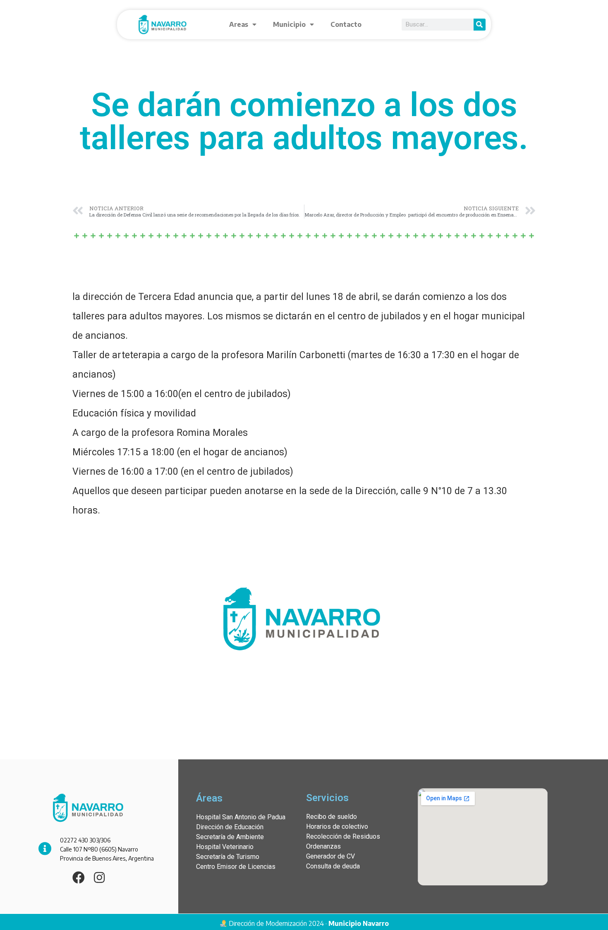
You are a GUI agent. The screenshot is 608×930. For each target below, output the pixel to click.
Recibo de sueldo (331, 817)
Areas (238, 24)
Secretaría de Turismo (227, 857)
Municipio (289, 24)
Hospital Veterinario (225, 847)
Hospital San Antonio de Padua (240, 817)
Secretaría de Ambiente (230, 837)
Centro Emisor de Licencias (235, 867)
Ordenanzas (323, 846)
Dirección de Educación (229, 827)
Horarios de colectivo (337, 826)
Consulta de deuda (333, 866)
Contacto (345, 24)
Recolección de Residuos (343, 836)
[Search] (480, 25)
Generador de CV (330, 856)
